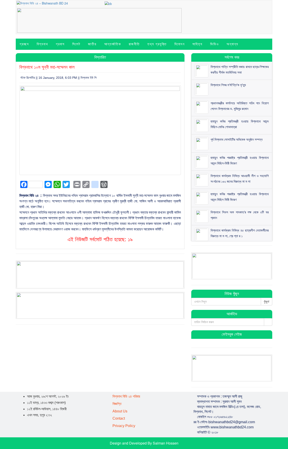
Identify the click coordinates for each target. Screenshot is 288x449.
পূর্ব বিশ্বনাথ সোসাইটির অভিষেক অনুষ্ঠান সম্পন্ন (237, 139)
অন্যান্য (232, 44)
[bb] (108, 3)
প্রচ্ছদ (24, 44)
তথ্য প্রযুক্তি (157, 44)
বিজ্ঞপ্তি (117, 404)
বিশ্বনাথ (42, 44)
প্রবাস (60, 44)
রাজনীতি (134, 44)
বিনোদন (179, 44)
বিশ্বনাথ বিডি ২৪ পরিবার (126, 396)
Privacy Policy (123, 426)
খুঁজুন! (266, 301)
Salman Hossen (165, 443)
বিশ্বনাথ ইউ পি (89, 77)
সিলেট (76, 44)
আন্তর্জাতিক (112, 44)
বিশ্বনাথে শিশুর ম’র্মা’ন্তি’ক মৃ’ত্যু (228, 85)
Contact (118, 418)
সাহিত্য (197, 44)
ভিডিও (214, 44)
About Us (119, 411)
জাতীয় (92, 44)
